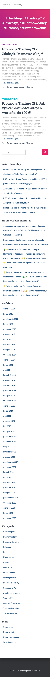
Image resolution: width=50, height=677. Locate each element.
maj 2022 (7, 447)
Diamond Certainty (11, 542)
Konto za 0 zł (9, 557)
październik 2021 (10, 462)
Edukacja (7, 547)
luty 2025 (7, 339)
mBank (6, 562)
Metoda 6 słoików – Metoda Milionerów (30, 244)
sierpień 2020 (9, 508)
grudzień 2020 (9, 487)
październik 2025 (10, 319)
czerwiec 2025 (9, 329)
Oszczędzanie (9, 578)
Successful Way (10, 588)
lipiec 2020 (8, 513)
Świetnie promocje (11, 593)
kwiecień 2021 (9, 472)
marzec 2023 (9, 421)
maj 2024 (7, 370)
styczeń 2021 (9, 482)
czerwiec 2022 (9, 442)
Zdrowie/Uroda (10, 613)
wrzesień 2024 (9, 355)
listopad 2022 (9, 431)
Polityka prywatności (25, 665)
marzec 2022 (9, 457)
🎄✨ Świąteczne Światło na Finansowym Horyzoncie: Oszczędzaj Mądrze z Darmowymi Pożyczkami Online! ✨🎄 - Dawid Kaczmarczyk (24, 253)
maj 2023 (7, 416)
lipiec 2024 (8, 365)
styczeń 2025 (9, 344)
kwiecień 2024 (9, 375)
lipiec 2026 (8, 314)
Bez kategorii (9, 532)
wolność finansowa (11, 603)
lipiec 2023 (8, 411)
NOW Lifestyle (9, 573)
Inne (5, 552)
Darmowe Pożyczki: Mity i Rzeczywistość (21, 281)
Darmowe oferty (10, 537)
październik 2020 (10, 498)
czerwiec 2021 (9, 467)
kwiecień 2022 (9, 452)
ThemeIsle (35, 671)
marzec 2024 (9, 380)
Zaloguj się (8, 627)
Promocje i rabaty (10, 99)
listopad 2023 (9, 396)
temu (30, 87)
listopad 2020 (9, 493)
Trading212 (8, 598)
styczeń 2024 (9, 385)
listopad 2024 (9, 350)
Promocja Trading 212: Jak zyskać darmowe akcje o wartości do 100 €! (23, 108)
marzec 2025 (9, 334)
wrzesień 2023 (9, 401)
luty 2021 (7, 477)
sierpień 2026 (9, 309)
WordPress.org (10, 642)
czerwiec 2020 (9, 518)
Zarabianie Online (9, 45)
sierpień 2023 (9, 406)
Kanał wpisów (9, 632)
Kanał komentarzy (11, 637)
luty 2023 (7, 426)
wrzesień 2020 (9, 503)
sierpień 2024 (9, 360)
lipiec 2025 (8, 324)
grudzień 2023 (9, 391)
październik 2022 (10, 436)
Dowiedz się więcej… (11, 83)
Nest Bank (7, 568)
